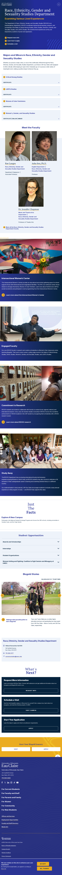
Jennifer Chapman (28, 209)
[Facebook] (2, 782)
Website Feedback (6, 852)
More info (3, 868)
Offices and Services (8, 816)
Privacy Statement (6, 856)
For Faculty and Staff (10, 793)
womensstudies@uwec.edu (13, 656)
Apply (31, 728)
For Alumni (6, 802)
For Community (8, 806)
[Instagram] (11, 782)
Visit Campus (31, 710)
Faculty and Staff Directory (10, 823)
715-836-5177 (9, 653)
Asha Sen (39, 163)
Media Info (5, 827)
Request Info (31, 690)
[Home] (28, 4)
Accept (43, 864)
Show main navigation (58, 4)
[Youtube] (17, 782)
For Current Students (11, 789)
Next (59, 594)
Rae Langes (10, 163)
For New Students (9, 810)
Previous (2, 594)
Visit (16, 749)
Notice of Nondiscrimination (9, 845)
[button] (31, 541)
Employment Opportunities (10, 820)
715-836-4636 (6, 778)
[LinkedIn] (8, 782)
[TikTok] (14, 782)
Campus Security (6, 849)
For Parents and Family (11, 797)
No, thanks (44, 868)
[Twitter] (5, 782)
